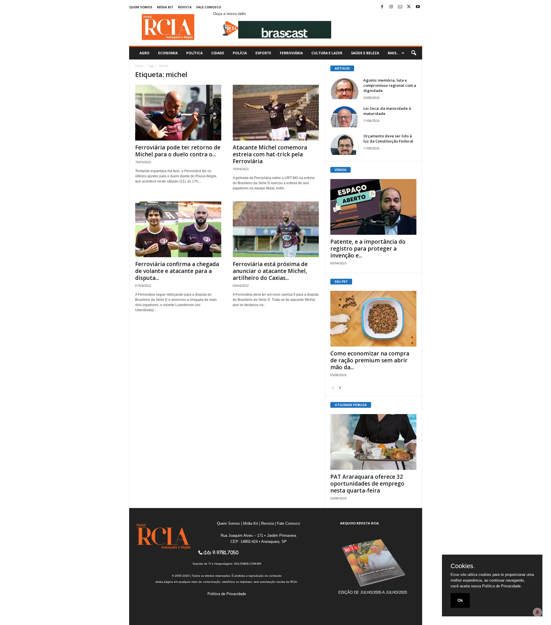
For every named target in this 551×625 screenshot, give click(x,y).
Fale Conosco (208, 7)
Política (194, 53)
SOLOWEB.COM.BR (247, 563)
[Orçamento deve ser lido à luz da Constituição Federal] (344, 144)
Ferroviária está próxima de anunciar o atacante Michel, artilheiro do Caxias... (270, 271)
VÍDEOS (340, 170)
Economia (168, 53)
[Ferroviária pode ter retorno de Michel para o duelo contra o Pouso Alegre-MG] (178, 113)
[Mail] (400, 7)
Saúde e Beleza (365, 53)
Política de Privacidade (226, 594)
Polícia (240, 53)
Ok (460, 600)
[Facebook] (382, 7)
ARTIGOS (342, 68)
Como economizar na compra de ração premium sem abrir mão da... (369, 360)
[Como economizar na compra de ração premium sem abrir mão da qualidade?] (373, 319)
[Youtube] (417, 7)
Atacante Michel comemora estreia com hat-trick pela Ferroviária (270, 154)
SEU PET (341, 281)
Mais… (393, 53)
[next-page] (340, 387)
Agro (144, 53)
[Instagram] (391, 7)
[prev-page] (333, 387)
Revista (185, 7)
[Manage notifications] (537, 612)
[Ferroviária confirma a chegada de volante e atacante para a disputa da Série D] (178, 229)
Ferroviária (291, 53)
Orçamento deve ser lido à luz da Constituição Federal (388, 138)
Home (139, 66)
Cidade (217, 53)
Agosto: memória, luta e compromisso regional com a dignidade (389, 85)
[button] (413, 53)
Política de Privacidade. (502, 586)
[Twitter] (409, 7)
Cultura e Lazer (326, 53)
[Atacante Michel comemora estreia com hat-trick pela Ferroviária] (276, 113)
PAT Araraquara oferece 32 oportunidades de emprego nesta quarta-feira (367, 483)
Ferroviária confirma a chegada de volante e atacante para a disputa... (177, 271)
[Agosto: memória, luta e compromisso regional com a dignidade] (344, 88)
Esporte (263, 53)
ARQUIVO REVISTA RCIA (359, 523)
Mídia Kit (165, 7)
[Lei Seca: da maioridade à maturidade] (344, 116)
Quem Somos (140, 7)
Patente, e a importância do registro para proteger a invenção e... (368, 248)
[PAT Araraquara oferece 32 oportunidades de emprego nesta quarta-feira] (373, 442)
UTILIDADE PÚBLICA (351, 405)
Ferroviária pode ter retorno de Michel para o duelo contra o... (177, 151)
